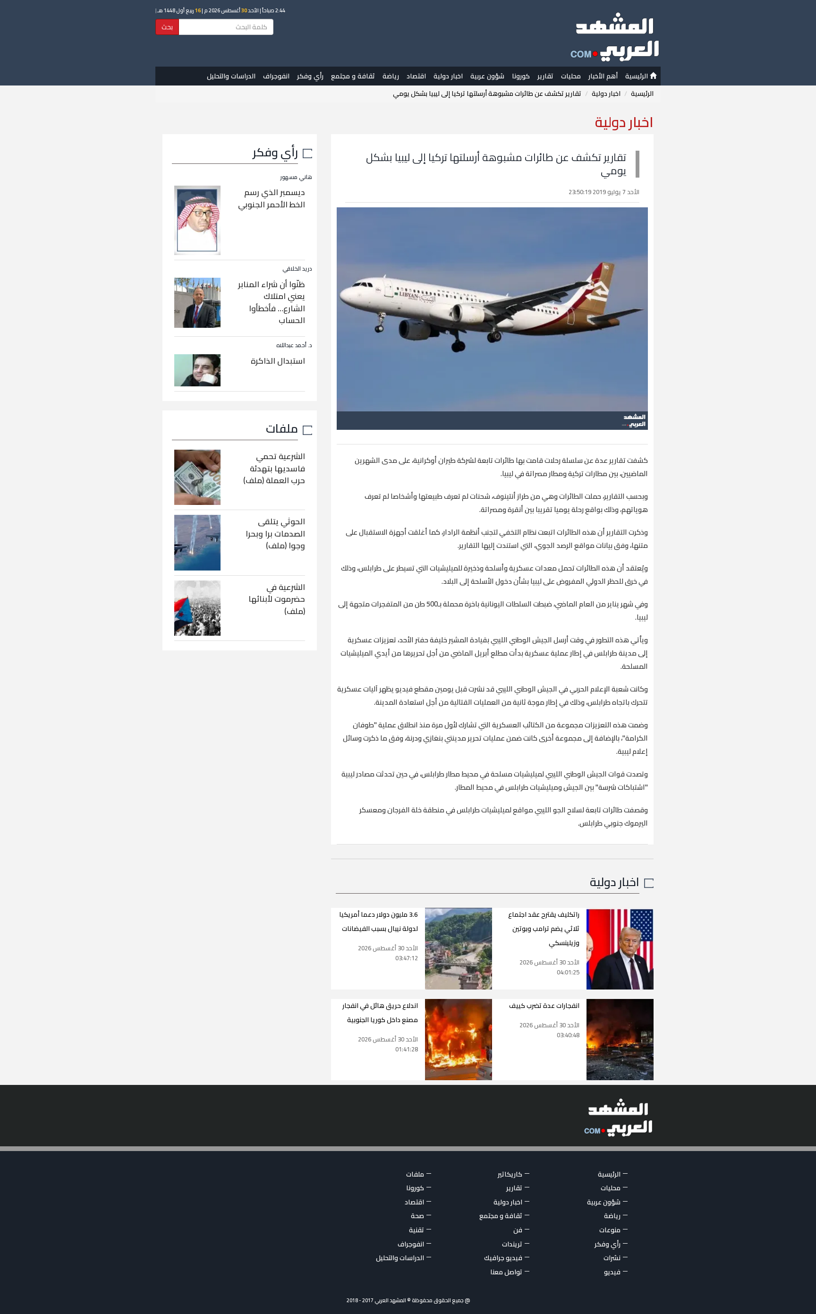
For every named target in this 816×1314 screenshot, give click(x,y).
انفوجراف (276, 76)
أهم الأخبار (603, 76)
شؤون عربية (487, 76)
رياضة (390, 76)
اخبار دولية (448, 76)
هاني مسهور (296, 176)
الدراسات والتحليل (231, 76)
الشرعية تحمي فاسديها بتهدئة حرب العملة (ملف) (274, 468)
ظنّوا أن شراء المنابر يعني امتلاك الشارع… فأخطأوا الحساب (271, 302)
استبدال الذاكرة (278, 360)
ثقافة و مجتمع (353, 76)
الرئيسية (637, 76)
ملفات (282, 428)
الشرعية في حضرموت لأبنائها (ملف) (276, 599)
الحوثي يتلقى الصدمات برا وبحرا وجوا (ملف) (275, 533)
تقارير (545, 76)
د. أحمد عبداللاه (294, 345)
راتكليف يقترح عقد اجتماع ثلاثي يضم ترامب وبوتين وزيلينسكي (543, 928)
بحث (167, 27)
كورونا (521, 76)
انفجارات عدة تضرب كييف (544, 1005)
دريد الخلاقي (297, 268)
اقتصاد (416, 76)
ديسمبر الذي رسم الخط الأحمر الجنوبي (271, 198)
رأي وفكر (310, 76)
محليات (571, 76)
